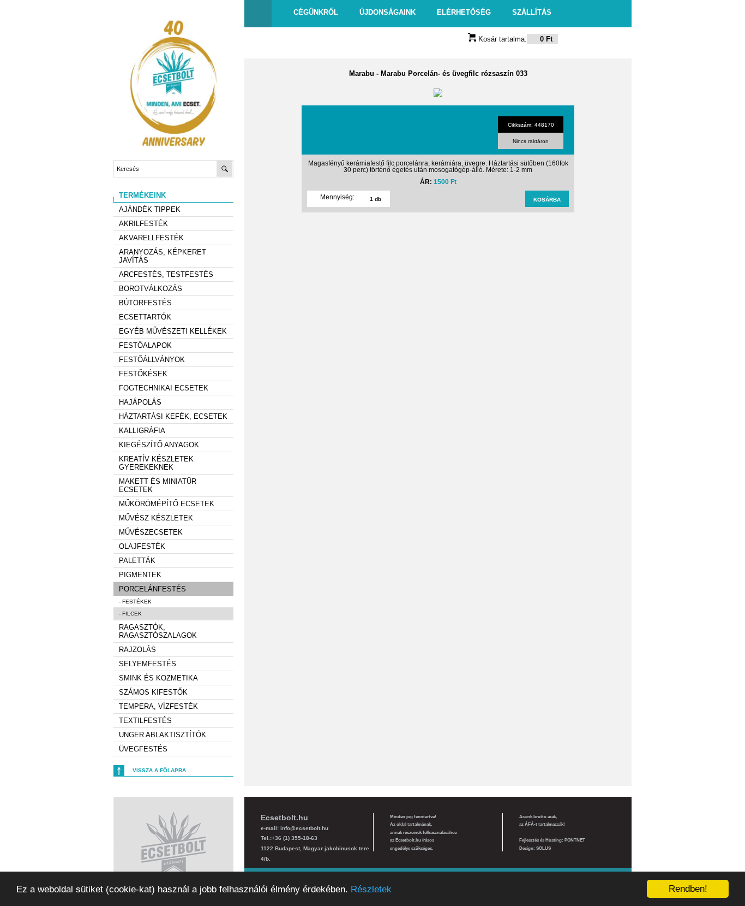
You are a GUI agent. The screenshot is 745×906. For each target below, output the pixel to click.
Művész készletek (156, 518)
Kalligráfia (142, 431)
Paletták (137, 560)
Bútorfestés (145, 303)
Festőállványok (152, 360)
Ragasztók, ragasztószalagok (158, 631)
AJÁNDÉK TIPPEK (150, 209)
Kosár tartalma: (514, 39)
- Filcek (130, 614)
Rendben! (688, 889)
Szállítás (531, 12)
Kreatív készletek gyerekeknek (156, 463)
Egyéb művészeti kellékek (173, 331)
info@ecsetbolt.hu (304, 828)
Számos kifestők (153, 692)
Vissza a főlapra (159, 770)
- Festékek (135, 602)
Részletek (371, 889)
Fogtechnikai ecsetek (163, 388)
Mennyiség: (337, 197)
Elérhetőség (464, 12)
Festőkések (143, 374)
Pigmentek (140, 575)
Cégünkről (315, 12)
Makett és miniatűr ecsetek (157, 485)
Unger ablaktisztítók (162, 735)
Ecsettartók (145, 317)
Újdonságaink (387, 12)
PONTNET (574, 840)
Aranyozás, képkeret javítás (162, 256)
